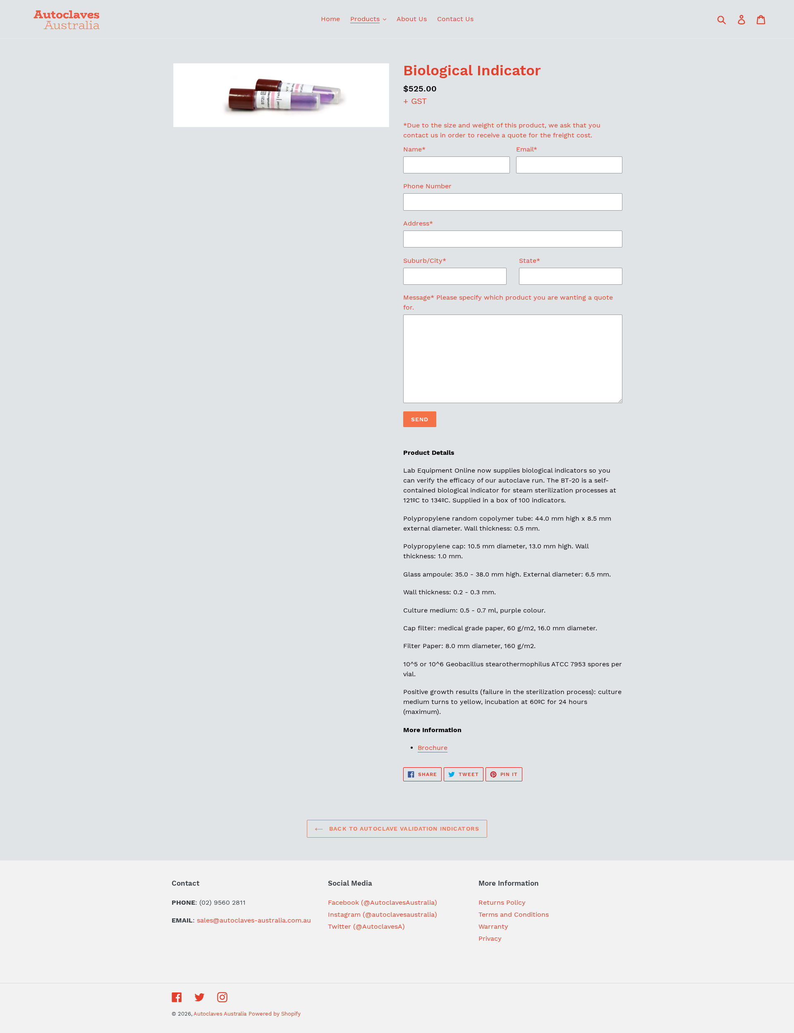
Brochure (432, 748)
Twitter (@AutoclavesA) (366, 926)
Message (508, 302)
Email (526, 149)
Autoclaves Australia (220, 1014)
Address (418, 223)
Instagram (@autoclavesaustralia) (382, 914)
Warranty (493, 926)
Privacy (490, 938)
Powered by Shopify (275, 1014)
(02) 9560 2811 (222, 902)
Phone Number (427, 186)
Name (414, 149)
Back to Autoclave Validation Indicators (403, 828)
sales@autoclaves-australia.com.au (254, 920)
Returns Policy (502, 902)
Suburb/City (424, 260)
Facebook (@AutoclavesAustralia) (382, 902)
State (529, 260)
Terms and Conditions (513, 914)
